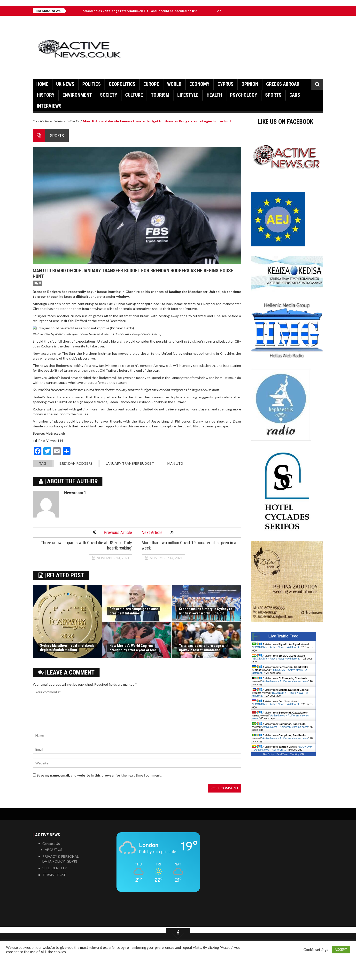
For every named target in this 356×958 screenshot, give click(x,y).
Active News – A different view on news (285, 681)
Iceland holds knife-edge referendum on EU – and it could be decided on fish (105, 11)
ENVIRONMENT (77, 95)
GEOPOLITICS (122, 84)
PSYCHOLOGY (243, 95)
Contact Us (51, 843)
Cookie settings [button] (315, 950)
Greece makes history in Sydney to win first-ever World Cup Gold (205, 611)
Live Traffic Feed (283, 636)
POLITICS (91, 84)
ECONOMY (199, 84)
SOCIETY (108, 95)
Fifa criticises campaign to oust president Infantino (133, 611)
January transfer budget (130, 463)
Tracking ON (297, 754)
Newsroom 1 (75, 492)
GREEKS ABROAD (282, 84)
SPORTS (273, 95)
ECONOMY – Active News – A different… (277, 647)
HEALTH (214, 95)
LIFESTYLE (188, 95)
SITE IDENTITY (54, 868)
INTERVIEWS (49, 106)
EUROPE (151, 84)
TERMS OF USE (54, 875)
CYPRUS (225, 84)
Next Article (152, 532)
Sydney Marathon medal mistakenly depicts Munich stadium (67, 647)
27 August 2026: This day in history (210, 11)
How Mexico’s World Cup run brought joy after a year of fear (132, 648)
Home (42, 84)
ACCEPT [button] (341, 949)
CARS (294, 95)
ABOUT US (53, 850)
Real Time (282, 754)
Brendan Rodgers (76, 463)
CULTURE (134, 95)
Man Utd (175, 463)
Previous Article (118, 532)
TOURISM (160, 95)
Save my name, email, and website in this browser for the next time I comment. (99, 775)
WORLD (174, 84)
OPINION (249, 84)
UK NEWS (65, 84)
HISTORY (45, 95)
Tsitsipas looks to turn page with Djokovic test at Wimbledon (204, 648)
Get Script (268, 754)
